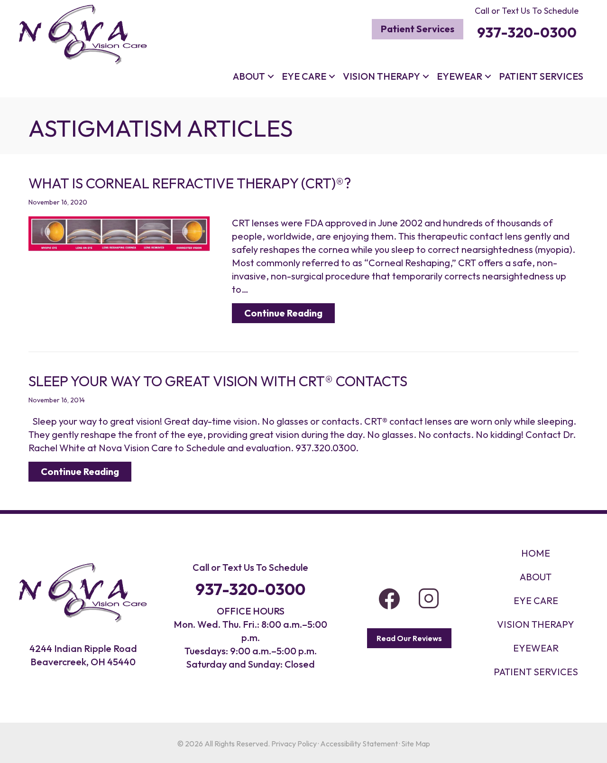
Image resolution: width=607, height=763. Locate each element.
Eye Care (304, 76)
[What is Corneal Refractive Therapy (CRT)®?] (119, 232)
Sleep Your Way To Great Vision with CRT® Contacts (217, 381)
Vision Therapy (381, 76)
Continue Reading (289, 313)
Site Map (415, 743)
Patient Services (541, 76)
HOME (535, 553)
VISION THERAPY (535, 624)
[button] (270, 76)
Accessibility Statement (359, 743)
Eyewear (459, 76)
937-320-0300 (250, 589)
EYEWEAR (536, 648)
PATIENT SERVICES (536, 672)
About (249, 76)
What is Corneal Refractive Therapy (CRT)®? (189, 183)
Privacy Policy (294, 743)
